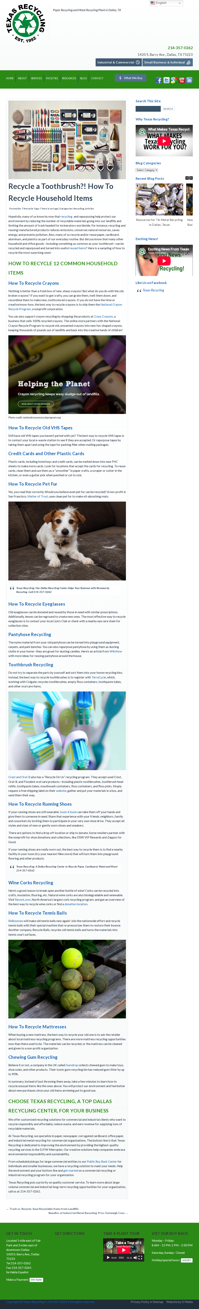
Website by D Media (179, 1302)
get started (70, 1170)
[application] (123, 1250)
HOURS (186, 1260)
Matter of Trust (37, 496)
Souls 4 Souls (68, 812)
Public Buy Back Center (102, 1161)
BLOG (83, 78)
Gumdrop (72, 1065)
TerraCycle (99, 677)
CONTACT (97, 78)
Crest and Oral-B (19, 777)
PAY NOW (36, 1280)
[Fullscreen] (140, 1258)
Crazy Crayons (103, 316)
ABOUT (22, 78)
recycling (66, 216)
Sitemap (158, 1302)
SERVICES (36, 78)
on (85, 904)
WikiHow (116, 651)
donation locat (74, 904)
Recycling (78, 208)
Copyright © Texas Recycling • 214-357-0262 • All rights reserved (50, 1302)
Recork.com (23, 899)
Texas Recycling (153, 290)
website (61, 790)
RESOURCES (69, 78)
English (161, 2)
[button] (191, 178)
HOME (10, 78)
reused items (77, 248)
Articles (89, 208)
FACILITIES (52, 78)
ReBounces (15, 921)
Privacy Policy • (142, 1302)
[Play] (108, 1258)
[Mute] (135, 1258)
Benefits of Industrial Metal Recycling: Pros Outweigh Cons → (88, 1213)
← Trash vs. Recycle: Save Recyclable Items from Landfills (42, 1208)
